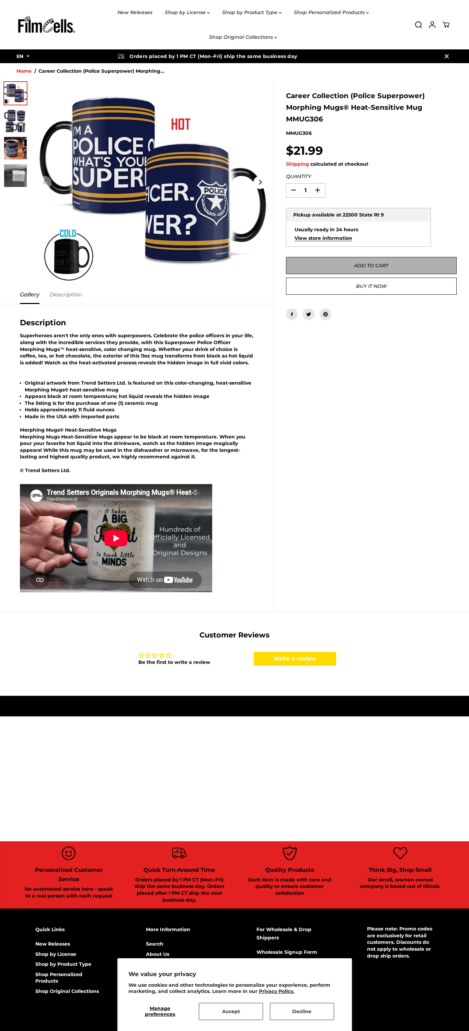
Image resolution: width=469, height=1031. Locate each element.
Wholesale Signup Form (286, 952)
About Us (157, 954)
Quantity (298, 176)
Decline (301, 1011)
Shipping (297, 164)
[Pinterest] (325, 314)
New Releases (134, 12)
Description (66, 294)
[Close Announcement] (447, 56)
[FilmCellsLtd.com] (46, 24)
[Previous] (45, 182)
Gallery (29, 294)
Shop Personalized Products (330, 12)
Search (154, 944)
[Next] (259, 182)
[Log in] (432, 25)
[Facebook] (292, 314)
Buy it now (371, 286)
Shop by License (186, 12)
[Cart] (446, 25)
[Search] (418, 25)
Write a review (295, 658)
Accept (231, 1011)
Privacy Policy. (277, 991)
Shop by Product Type (250, 12)
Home (24, 71)
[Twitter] (308, 314)
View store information (323, 238)
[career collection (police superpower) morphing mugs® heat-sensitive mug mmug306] (152, 182)
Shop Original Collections (241, 37)
